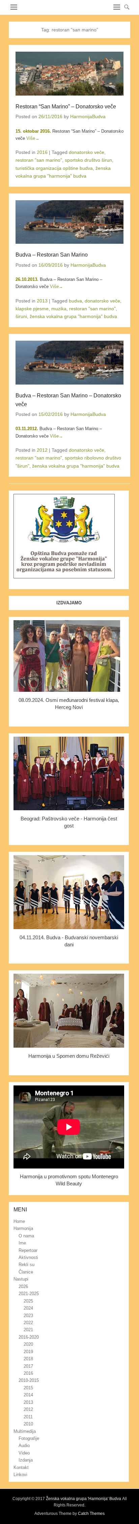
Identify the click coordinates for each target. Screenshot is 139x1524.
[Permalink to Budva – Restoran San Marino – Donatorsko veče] (69, 363)
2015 (28, 1387)
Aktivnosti (28, 1257)
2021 (28, 1329)
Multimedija (24, 1431)
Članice (26, 1272)
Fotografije (29, 1438)
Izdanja (26, 1460)
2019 (28, 1351)
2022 (28, 1322)
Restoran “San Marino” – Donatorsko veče (66, 106)
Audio (24, 1445)
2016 (42, 152)
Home (19, 1221)
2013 (42, 301)
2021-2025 (29, 1293)
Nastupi (20, 1279)
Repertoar (28, 1250)
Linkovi (20, 1474)
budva (75, 301)
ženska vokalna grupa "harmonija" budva (73, 316)
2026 (23, 1286)
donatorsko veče (86, 152)
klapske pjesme (32, 308)
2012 (42, 450)
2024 (28, 1308)
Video (24, 1452)
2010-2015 (29, 1380)
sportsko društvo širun (88, 160)
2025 (28, 1301)
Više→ (32, 138)
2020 (28, 1344)
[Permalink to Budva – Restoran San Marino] (69, 222)
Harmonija (23, 1228)
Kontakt (21, 1467)
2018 (28, 1358)
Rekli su (26, 1264)
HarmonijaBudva (88, 116)
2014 (28, 1394)
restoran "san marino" (39, 160)
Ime (22, 1242)
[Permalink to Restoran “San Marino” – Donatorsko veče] (69, 74)
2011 (28, 1416)
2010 (28, 1423)
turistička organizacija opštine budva (54, 168)
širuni (21, 316)
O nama (26, 1235)
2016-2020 (29, 1337)
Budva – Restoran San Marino (52, 255)
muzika (58, 308)
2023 (28, 1315)
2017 (28, 1366)
